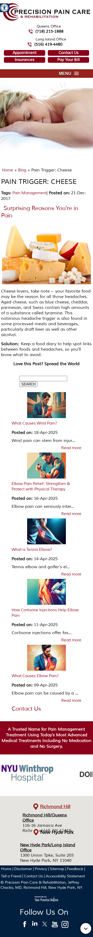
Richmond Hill (55, 806)
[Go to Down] (85, 928)
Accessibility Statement (65, 876)
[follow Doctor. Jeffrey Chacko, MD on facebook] (25, 926)
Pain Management (29, 193)
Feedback (75, 869)
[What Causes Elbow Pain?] (46, 659)
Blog (22, 170)
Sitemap (57, 869)
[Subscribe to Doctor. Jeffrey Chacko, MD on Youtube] (55, 926)
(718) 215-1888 (49, 31)
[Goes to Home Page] (46, 20)
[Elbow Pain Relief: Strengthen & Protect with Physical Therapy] (46, 467)
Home (7, 170)
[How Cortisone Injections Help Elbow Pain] (46, 593)
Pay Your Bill (68, 59)
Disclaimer (23, 869)
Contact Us (69, 52)
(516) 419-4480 (48, 44)
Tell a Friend (11, 876)
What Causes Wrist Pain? (34, 423)
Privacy (41, 869)
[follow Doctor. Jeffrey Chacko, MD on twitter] (45, 926)
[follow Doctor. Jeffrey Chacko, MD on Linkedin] (35, 926)
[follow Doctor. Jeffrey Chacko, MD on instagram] (65, 926)
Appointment (24, 52)
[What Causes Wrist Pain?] (46, 406)
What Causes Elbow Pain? (35, 676)
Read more (71, 448)
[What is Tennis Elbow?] (46, 532)
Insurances (24, 59)
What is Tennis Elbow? (32, 549)
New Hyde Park (57, 832)
